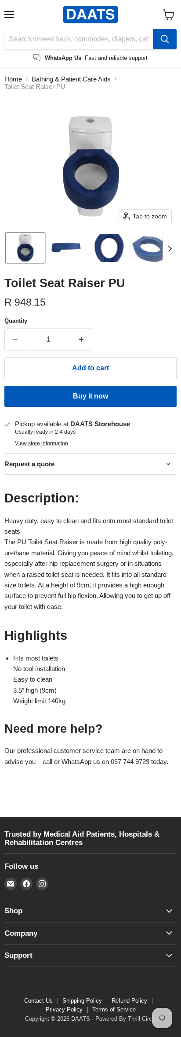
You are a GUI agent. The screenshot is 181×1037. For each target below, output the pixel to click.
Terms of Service (114, 1009)
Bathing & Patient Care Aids (71, 79)
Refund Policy (129, 1000)
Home (13, 79)
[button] (25, 248)
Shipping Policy (82, 1000)
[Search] (165, 39)
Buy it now (90, 396)
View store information (41, 443)
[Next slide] (170, 248)
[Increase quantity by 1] (82, 339)
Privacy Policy (64, 1009)
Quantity (15, 320)
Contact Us (38, 1000)
